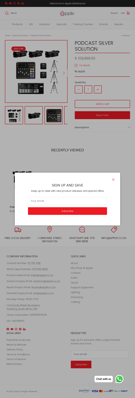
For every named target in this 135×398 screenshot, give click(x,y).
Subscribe (67, 211)
